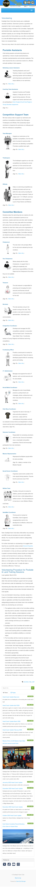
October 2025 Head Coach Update (12, 815)
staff (33, 682)
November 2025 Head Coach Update (13, 807)
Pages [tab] (14, 692)
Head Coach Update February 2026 (12, 730)
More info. (11, 84)
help (30, 682)
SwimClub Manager (21, 881)
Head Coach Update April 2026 (11, 705)
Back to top (18, 878)
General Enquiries (28, 546)
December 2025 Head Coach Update (13, 788)
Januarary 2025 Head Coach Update (12, 782)
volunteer (26, 682)
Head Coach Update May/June (11, 697)
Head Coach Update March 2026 (11, 721)
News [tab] (6, 692)
